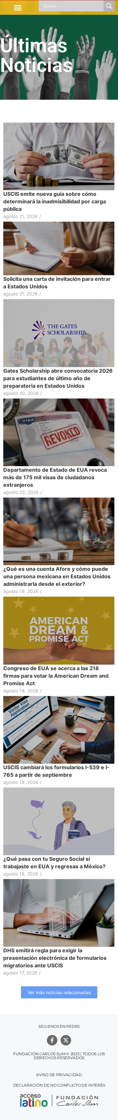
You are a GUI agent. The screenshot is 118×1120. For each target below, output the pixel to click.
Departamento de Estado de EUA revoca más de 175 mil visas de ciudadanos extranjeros (55, 477)
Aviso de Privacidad (59, 1074)
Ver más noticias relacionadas (59, 992)
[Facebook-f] (52, 1040)
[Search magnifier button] (109, 5)
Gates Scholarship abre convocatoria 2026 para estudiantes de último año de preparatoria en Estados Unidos (58, 378)
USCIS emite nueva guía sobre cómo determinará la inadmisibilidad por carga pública (54, 201)
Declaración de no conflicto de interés (59, 1085)
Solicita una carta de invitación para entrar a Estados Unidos (57, 283)
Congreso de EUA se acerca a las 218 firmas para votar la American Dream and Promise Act (55, 676)
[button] (17, 7)
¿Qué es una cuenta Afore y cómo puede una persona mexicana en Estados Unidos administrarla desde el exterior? (56, 576)
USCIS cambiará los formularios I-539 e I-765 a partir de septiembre (56, 771)
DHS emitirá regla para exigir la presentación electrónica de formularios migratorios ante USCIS (55, 958)
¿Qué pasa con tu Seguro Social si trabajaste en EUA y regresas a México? (54, 863)
